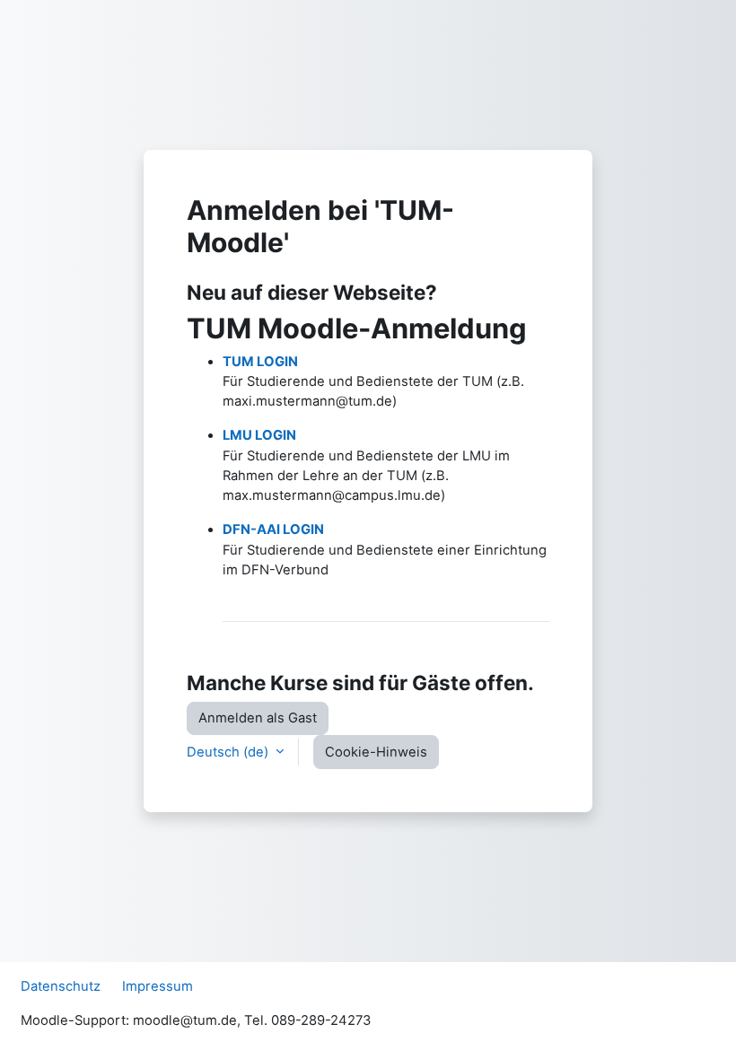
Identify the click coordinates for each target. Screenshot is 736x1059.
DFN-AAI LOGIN (273, 529)
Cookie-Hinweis (376, 752)
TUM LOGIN (260, 362)
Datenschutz (61, 986)
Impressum (157, 986)
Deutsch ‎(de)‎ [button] (229, 752)
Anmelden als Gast (257, 718)
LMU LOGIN (259, 435)
